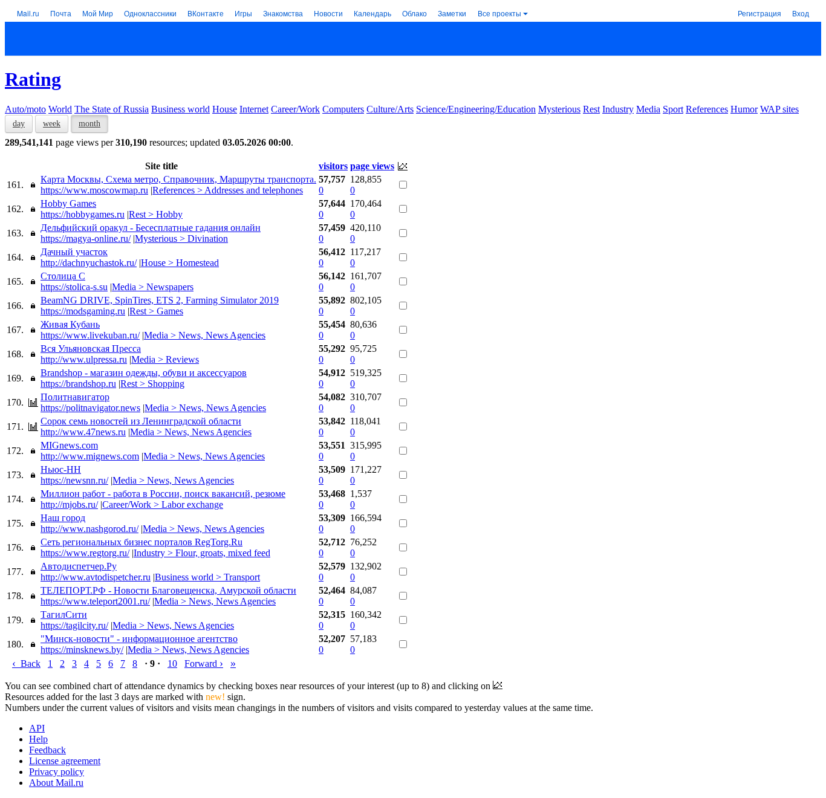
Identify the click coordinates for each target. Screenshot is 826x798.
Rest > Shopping (152, 383)
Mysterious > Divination (181, 238)
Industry (618, 109)
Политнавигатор (75, 397)
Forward (203, 663)
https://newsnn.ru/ (74, 480)
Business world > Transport (207, 577)
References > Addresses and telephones (227, 190)
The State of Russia (111, 109)
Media (648, 109)
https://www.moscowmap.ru (94, 190)
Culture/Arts (390, 109)
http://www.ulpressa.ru (84, 359)
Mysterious (559, 109)
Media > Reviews (165, 359)
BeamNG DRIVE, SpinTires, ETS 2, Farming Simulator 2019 (160, 300)
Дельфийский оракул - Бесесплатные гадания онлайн (151, 227)
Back (26, 663)
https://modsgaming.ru (83, 311)
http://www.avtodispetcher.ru (96, 577)
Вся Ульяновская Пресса (91, 348)
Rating (33, 79)
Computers (343, 109)
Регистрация (759, 13)
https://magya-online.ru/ (86, 238)
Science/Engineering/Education (476, 109)
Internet (253, 109)
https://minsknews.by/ (82, 649)
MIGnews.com (69, 445)
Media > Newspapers (152, 287)
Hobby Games (68, 203)
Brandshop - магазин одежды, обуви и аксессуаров (144, 373)
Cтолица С (63, 276)
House (224, 109)
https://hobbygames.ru (83, 214)
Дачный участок (74, 252)
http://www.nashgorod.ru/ (89, 529)
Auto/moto (25, 109)
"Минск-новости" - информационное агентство (139, 639)
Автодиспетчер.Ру (79, 566)
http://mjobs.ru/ (69, 504)
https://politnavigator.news (90, 408)
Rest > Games (156, 311)
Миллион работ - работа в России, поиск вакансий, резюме (163, 493)
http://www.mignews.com (90, 456)
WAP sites (779, 109)
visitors (333, 166)
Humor (744, 109)
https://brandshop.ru (78, 383)
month (89, 123)
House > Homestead (180, 263)
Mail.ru (28, 13)
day (19, 123)
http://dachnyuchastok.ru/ (89, 263)
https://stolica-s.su (74, 287)
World (60, 109)
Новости (328, 13)
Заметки (452, 13)
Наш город (63, 518)
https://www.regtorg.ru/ (85, 553)
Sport (673, 109)
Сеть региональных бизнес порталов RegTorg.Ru (141, 542)
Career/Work (295, 109)
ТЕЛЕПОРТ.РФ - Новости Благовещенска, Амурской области (168, 590)
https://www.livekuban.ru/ (90, 335)
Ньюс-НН (61, 469)
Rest (591, 109)
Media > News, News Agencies (204, 335)
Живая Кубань (70, 324)
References (707, 109)
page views (372, 166)
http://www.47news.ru (83, 432)
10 (172, 663)
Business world (180, 109)
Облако (414, 13)
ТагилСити (64, 614)
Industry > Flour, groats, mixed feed (202, 553)
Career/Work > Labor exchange (162, 504)
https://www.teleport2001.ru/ (95, 601)
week (51, 123)
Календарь (372, 13)
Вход (800, 13)
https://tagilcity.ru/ (74, 625)
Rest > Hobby (156, 214)
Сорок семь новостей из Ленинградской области (141, 421)
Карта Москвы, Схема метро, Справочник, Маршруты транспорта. (178, 179)
